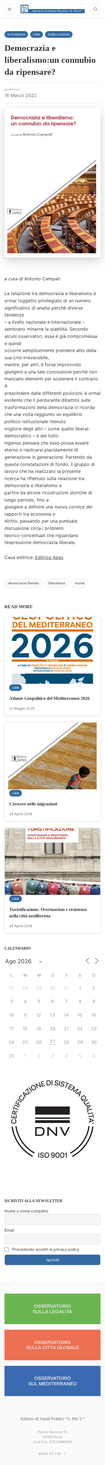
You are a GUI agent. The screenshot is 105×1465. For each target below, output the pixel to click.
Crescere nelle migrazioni (33, 804)
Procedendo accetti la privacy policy (45, 1249)
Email (9, 1230)
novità (80, 583)
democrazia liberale (23, 583)
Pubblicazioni (59, 34)
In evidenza (16, 34)
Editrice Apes (49, 557)
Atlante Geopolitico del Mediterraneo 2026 (49, 698)
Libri (36, 34)
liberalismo (56, 583)
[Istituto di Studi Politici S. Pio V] (52, 9)
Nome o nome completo (26, 1211)
